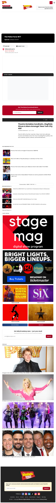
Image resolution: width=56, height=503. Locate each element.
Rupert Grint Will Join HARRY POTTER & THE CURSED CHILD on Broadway (21, 373)
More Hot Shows (15, 324)
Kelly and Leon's (10, 49)
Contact (22, 497)
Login (47, 2)
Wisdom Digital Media (24, 499)
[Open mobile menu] (54, 2)
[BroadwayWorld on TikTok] (32, 494)
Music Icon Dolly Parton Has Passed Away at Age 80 (16, 401)
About (17, 497)
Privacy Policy (43, 499)
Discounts (41, 324)
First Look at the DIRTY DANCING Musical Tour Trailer (25, 199)
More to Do (21, 46)
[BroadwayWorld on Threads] (35, 494)
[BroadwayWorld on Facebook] (23, 494)
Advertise (12, 497)
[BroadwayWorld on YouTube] (39, 494)
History (7, 46)
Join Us (26, 497)
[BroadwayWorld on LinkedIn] (29, 494)
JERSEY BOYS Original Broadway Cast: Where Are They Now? (18, 456)
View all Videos (6, 210)
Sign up (49, 336)
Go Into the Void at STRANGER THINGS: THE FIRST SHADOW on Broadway (29, 204)
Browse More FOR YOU (27, 184)
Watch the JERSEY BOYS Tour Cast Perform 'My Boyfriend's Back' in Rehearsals (31, 189)
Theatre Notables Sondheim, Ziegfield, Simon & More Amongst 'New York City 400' (35, 126)
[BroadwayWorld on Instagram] (26, 494)
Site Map (44, 497)
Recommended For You (8, 146)
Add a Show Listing (7, 7)
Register (43, 2)
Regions (39, 497)
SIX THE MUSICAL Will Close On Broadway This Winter (16, 429)
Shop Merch (7, 5)
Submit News (32, 497)
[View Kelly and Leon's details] (28, 63)
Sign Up (40, 112)
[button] (51, 2)
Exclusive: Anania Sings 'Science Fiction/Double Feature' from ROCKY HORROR (31, 194)
